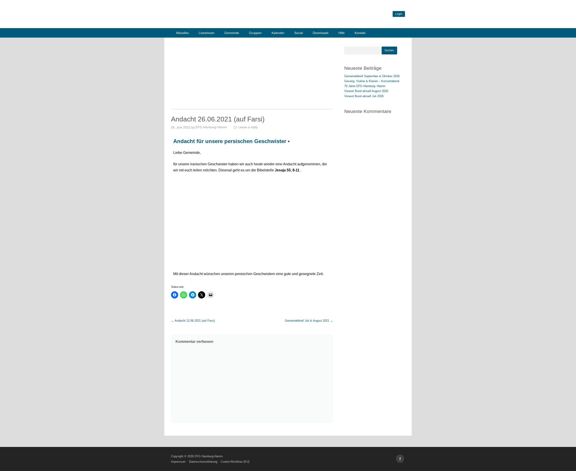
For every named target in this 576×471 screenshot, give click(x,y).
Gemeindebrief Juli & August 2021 (309, 320)
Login (398, 14)
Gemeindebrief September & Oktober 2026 (372, 76)
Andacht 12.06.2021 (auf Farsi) (193, 320)
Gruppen (255, 33)
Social (298, 33)
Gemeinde (231, 33)
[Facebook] (400, 459)
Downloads (320, 33)
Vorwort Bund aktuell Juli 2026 (364, 96)
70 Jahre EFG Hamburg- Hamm (364, 86)
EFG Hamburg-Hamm (211, 127)
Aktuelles (182, 33)
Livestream (206, 33)
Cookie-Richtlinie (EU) (235, 461)
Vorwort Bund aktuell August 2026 (366, 91)
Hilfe (341, 33)
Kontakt (360, 33)
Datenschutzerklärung (203, 461)
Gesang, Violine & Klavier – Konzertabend (371, 81)
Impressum (178, 461)
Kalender (278, 33)
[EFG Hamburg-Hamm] (238, 22)
